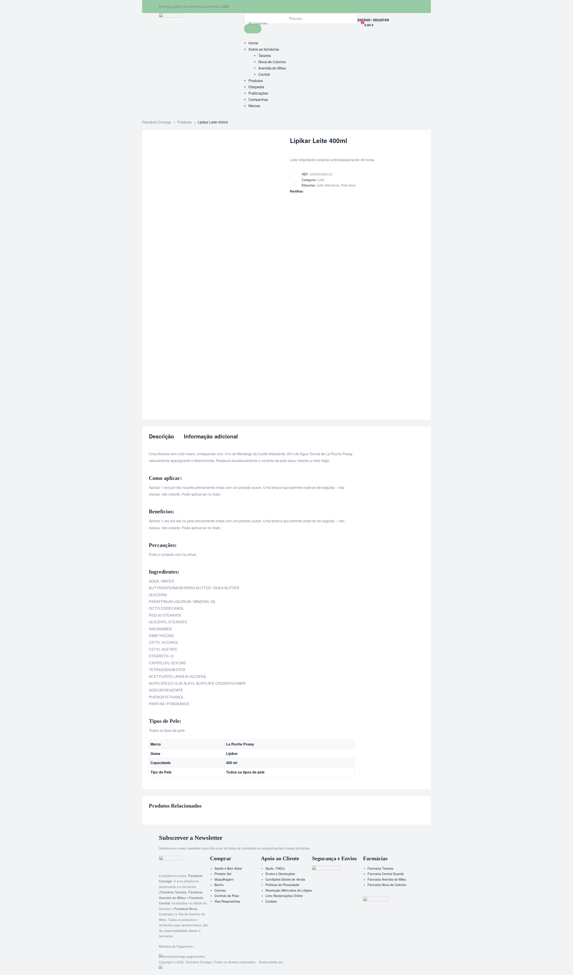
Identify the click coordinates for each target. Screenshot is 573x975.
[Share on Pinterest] (330, 191)
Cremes (220, 890)
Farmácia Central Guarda (386, 873)
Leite (320, 180)
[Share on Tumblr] (321, 191)
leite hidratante (328, 185)
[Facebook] (292, 5)
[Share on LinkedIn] (316, 191)
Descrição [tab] (161, 436)
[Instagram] (304, 5)
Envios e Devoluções (280, 873)
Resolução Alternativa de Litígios (288, 890)
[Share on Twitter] (311, 191)
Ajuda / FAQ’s (275, 868)
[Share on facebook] (306, 191)
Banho (219, 884)
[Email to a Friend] (335, 191)
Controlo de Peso (226, 895)
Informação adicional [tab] (211, 436)
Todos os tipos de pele (245, 772)
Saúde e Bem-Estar (228, 868)
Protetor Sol (222, 873)
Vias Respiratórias (227, 901)
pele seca (348, 185)
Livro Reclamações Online (284, 895)
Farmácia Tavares (380, 868)
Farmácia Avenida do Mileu (387, 879)
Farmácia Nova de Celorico (387, 884)
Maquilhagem (224, 879)
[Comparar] (295, 177)
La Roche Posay (240, 744)
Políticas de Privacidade (282, 884)
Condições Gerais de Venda (285, 879)
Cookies (271, 901)
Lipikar (232, 753)
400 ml (231, 762)
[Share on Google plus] (325, 191)
